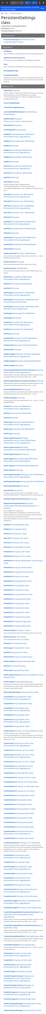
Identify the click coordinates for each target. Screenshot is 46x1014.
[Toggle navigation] (2, 3)
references (18, 31)
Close (42, 8)
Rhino (12, 28)
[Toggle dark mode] (43, 3)
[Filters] (35, 2)
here (13, 9)
